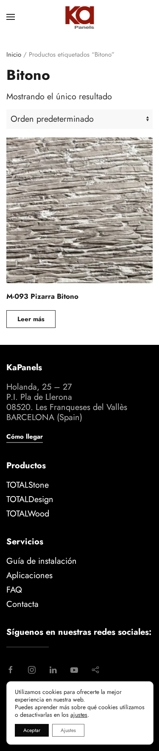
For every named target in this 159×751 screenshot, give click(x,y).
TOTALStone (27, 485)
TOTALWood (27, 514)
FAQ (14, 590)
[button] (10, 17)
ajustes (78, 714)
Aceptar (31, 730)
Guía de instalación (41, 561)
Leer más (31, 319)
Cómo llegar (24, 436)
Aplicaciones (29, 575)
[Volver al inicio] (79, 17)
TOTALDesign (29, 499)
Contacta (22, 604)
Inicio (13, 54)
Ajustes (68, 730)
